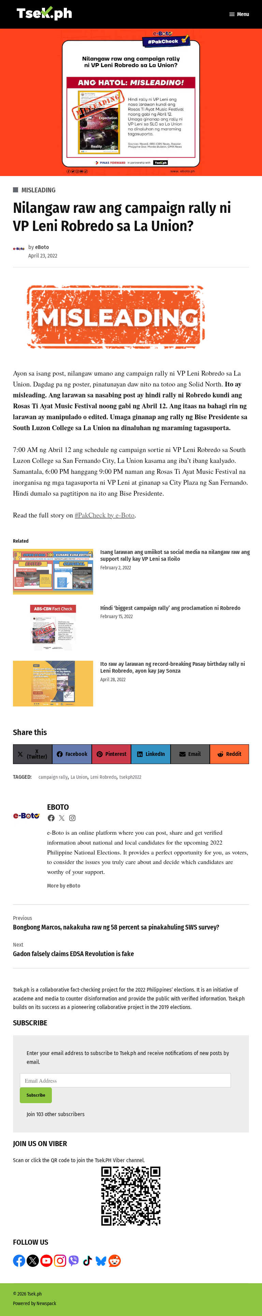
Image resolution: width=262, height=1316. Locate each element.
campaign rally (53, 777)
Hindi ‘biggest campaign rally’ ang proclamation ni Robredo (170, 608)
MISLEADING (38, 190)
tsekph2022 (130, 777)
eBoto (42, 247)
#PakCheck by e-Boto (104, 515)
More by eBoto (64, 885)
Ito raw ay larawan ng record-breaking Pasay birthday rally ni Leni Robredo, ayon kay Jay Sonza (172, 667)
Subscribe (36, 1095)
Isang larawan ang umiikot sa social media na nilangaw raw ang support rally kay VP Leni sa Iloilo (175, 555)
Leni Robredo (103, 777)
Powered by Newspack (34, 1303)
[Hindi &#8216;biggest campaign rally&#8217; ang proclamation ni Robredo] (53, 629)
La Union (79, 777)
